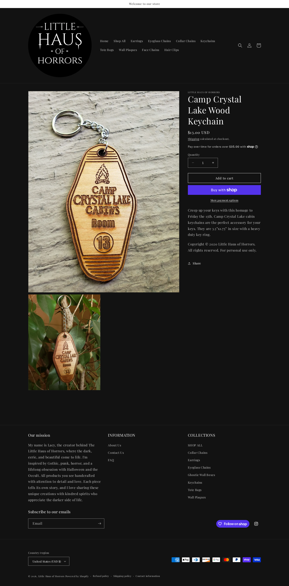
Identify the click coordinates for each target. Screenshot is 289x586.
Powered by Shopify (77, 576)
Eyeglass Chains (199, 467)
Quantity (194, 154)
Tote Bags (195, 490)
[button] (240, 45)
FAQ (111, 460)
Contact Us (116, 453)
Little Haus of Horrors (51, 576)
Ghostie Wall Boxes (201, 475)
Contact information (148, 576)
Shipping (193, 138)
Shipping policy (122, 576)
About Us (114, 445)
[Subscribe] (99, 523)
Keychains (195, 482)
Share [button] (197, 263)
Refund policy (101, 576)
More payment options (224, 200)
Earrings (194, 460)
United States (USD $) (47, 561)
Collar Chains (198, 453)
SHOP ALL (195, 445)
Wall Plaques (197, 497)
